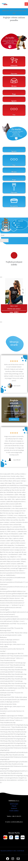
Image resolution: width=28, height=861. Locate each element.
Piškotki (14, 806)
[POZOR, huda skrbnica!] (23, 289)
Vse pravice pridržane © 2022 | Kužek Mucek (12, 850)
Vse (14, 114)
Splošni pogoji (14, 804)
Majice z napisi (14, 306)
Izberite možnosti (23, 293)
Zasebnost (14, 808)
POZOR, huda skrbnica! (14, 308)
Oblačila (14, 65)
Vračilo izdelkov (14, 811)
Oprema (14, 73)
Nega (14, 94)
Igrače (13, 101)
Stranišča (14, 206)
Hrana (14, 86)
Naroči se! (4, 240)
